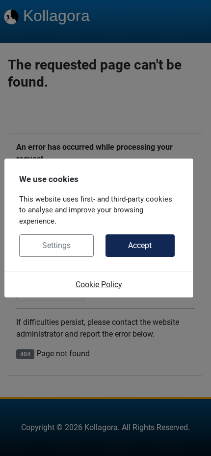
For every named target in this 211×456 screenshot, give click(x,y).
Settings (56, 245)
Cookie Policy (99, 284)
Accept (140, 245)
